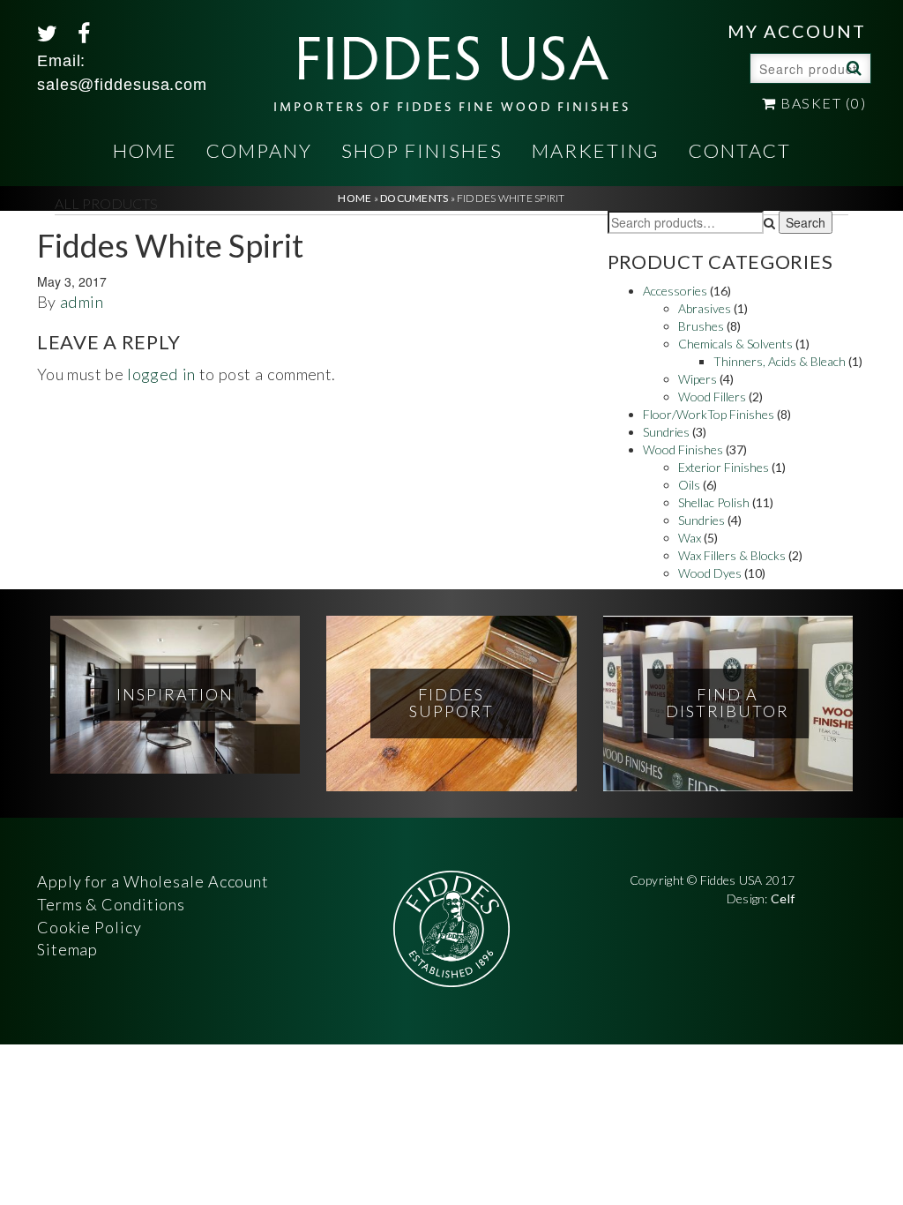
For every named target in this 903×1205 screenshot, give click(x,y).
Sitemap (67, 949)
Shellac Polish (714, 502)
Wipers (697, 378)
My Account (797, 30)
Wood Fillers (712, 396)
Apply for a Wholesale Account (153, 881)
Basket (821, 102)
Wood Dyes (710, 572)
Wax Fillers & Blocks (732, 555)
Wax (689, 537)
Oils (689, 484)
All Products (106, 203)
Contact (740, 150)
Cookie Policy (89, 927)
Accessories (675, 290)
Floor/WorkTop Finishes (708, 414)
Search (852, 67)
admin (81, 301)
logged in (161, 374)
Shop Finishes (422, 150)
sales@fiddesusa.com (122, 85)
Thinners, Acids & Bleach (779, 361)
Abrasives (704, 308)
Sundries (666, 431)
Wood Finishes (683, 449)
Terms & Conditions (111, 904)
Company (259, 150)
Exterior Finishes (723, 467)
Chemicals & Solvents (735, 343)
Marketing (596, 150)
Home (145, 150)
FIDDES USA (452, 63)
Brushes (701, 325)
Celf (783, 898)
